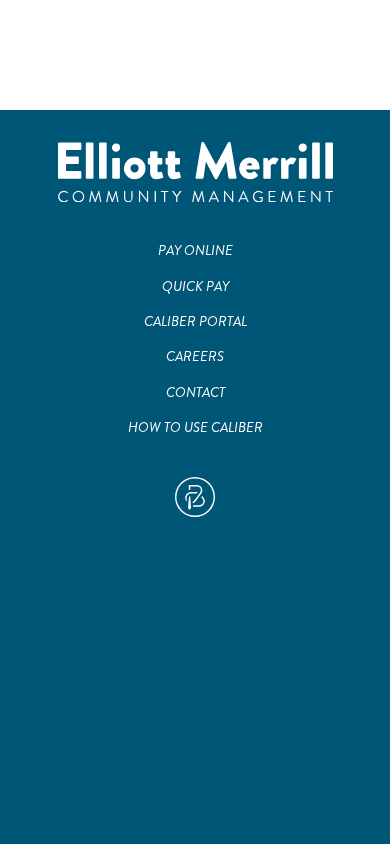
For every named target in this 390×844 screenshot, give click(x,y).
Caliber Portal (195, 321)
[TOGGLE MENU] (350, 40)
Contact (195, 392)
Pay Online (195, 250)
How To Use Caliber (195, 427)
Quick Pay (195, 286)
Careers (195, 356)
